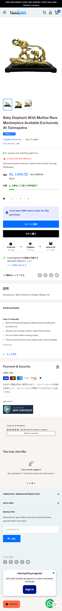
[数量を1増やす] (28, 199)
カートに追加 (31, 224)
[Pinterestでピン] (45, 275)
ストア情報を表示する (17, 265)
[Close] (53, 573)
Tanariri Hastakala (12, 139)
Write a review (31, 433)
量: (4, 198)
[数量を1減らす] (12, 199)
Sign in (29, 589)
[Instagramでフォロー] (16, 562)
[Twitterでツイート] (51, 275)
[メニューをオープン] (4, 12)
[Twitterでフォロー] (11, 562)
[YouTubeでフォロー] (28, 562)
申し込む (12, 538)
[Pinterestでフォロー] (22, 562)
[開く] (44, 12)
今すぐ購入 (31, 233)
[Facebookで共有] (40, 275)
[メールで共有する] (57, 275)
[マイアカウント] (50, 12)
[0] (56, 12)
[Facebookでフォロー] (5, 562)
